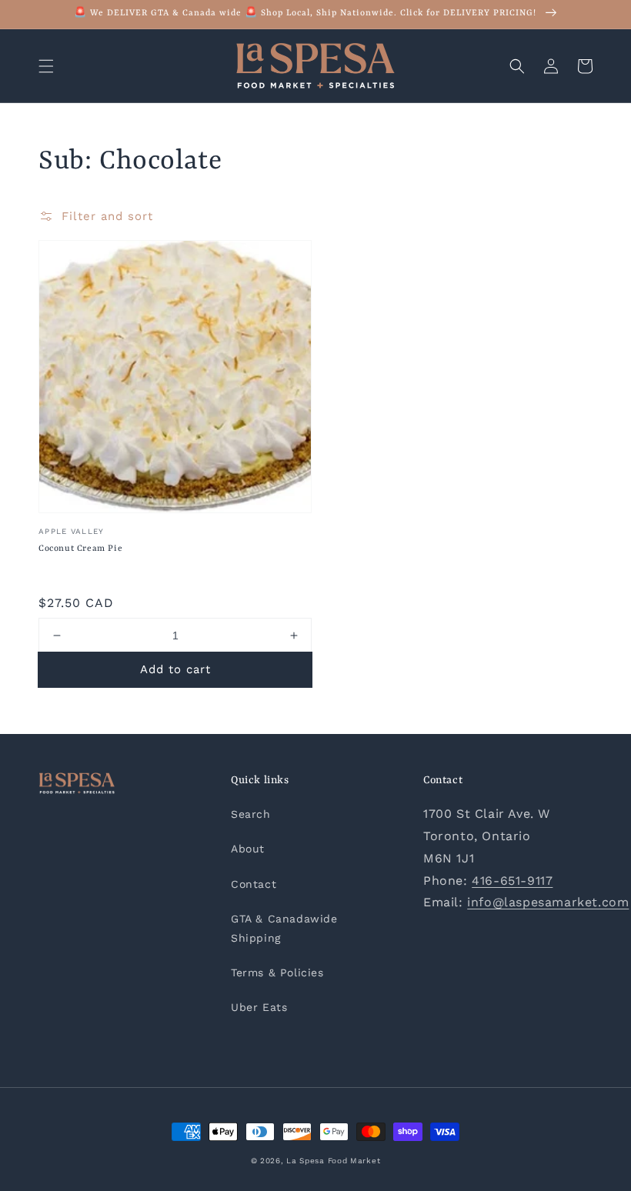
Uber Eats (259, 1007)
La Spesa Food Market (333, 1160)
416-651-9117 (512, 880)
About (248, 848)
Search (251, 814)
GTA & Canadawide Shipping (284, 928)
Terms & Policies (277, 972)
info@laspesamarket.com (548, 902)
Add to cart (175, 669)
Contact (253, 884)
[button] (46, 66)
